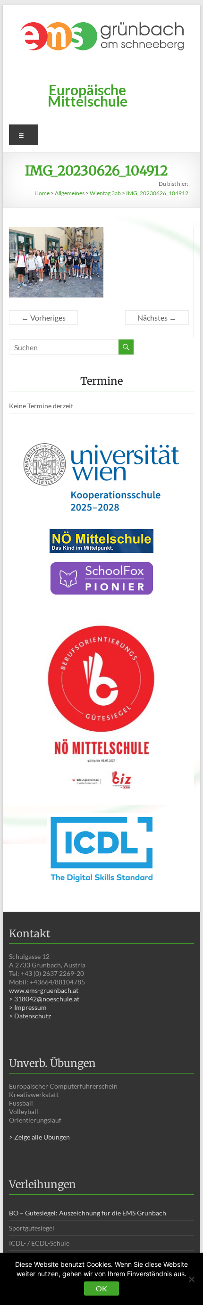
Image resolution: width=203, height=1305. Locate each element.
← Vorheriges (43, 317)
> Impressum (28, 1007)
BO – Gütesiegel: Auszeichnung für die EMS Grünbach (87, 1213)
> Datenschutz (30, 1016)
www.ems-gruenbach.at (43, 990)
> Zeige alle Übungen (39, 1137)
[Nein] (191, 1279)
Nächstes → (157, 317)
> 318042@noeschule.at (44, 999)
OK (101, 1288)
